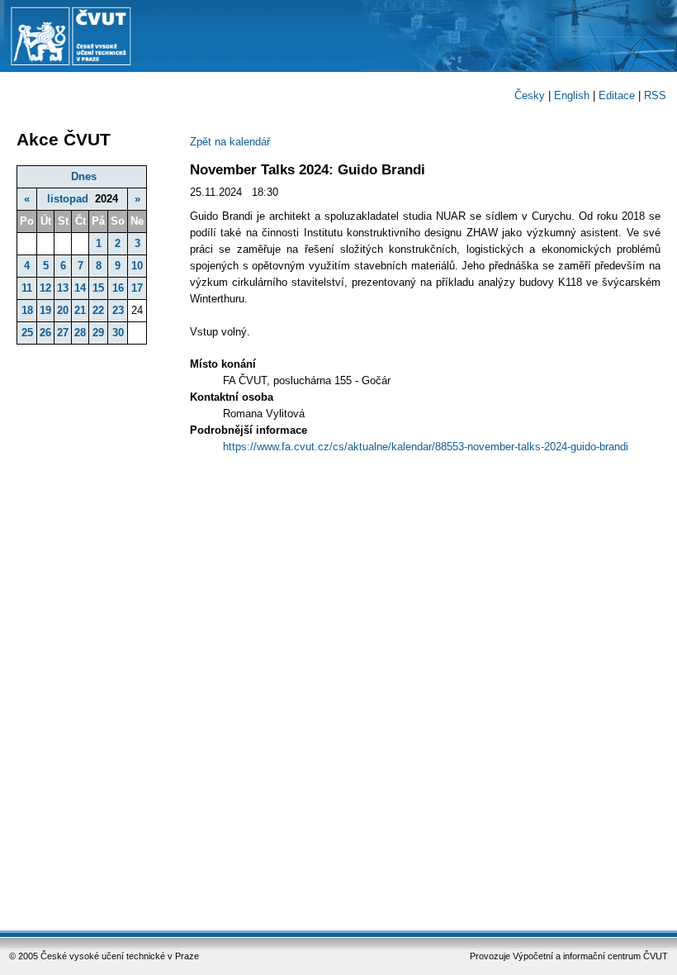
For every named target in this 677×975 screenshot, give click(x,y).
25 (27, 332)
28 (80, 332)
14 (80, 288)
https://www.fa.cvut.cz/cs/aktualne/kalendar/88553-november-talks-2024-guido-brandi (425, 446)
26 (45, 332)
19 (45, 310)
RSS (655, 95)
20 (63, 310)
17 (137, 288)
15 (98, 288)
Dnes (84, 176)
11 (26, 288)
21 (80, 310)
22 (98, 310)
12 (45, 288)
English (571, 95)
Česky (529, 95)
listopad (67, 199)
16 (118, 288)
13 (63, 288)
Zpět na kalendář (230, 142)
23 (118, 310)
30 (118, 332)
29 (98, 332)
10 (137, 265)
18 (27, 310)
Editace (617, 95)
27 (63, 332)
